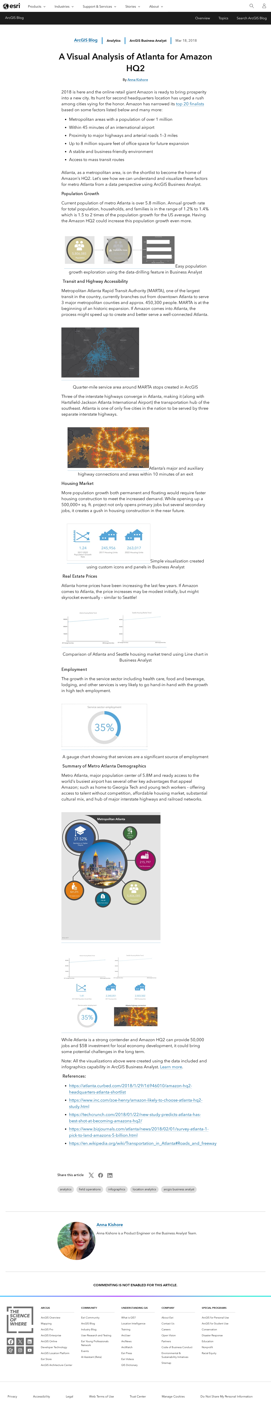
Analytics (113, 41)
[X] (20, 1341)
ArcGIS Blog (14, 18)
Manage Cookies (173, 1396)
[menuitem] (57, 1318)
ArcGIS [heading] (45, 1307)
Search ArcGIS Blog (252, 18)
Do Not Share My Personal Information (226, 1396)
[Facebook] (10, 1341)
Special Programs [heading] (214, 1307)
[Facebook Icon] (100, 1177)
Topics (223, 18)
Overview (202, 18)
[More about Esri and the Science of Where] (20, 1321)
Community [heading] (89, 1307)
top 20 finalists (190, 103)
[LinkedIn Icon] (110, 1177)
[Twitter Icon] (91, 1177)
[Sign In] (264, 6)
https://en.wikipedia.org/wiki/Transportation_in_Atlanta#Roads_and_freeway (143, 1143)
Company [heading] (168, 1307)
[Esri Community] (10, 1350)
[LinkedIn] (29, 1341)
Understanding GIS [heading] (134, 1307)
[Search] (251, 6)
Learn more (171, 1066)
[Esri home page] (12, 6)
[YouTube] (29, 1350)
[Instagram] (20, 1350)
